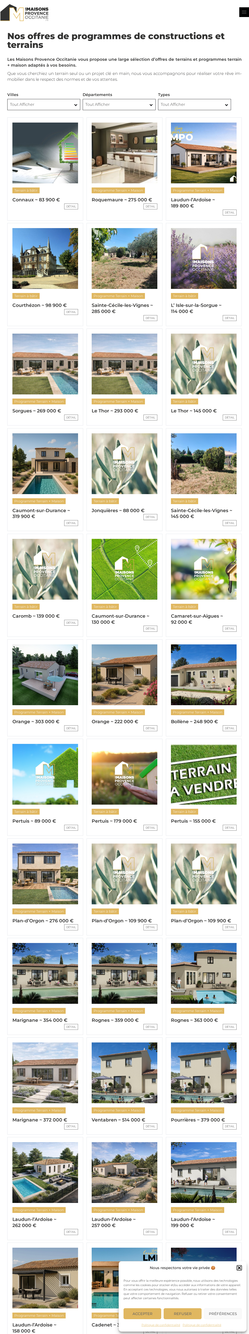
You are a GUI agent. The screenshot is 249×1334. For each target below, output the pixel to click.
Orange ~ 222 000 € (115, 721)
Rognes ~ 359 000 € (115, 1020)
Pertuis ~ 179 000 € (114, 821)
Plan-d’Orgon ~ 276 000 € (42, 921)
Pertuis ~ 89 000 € (34, 821)
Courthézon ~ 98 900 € (39, 305)
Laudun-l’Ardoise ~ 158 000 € (34, 1328)
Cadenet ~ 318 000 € (116, 1325)
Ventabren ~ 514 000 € (118, 1120)
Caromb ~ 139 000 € (36, 616)
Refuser (183, 1313)
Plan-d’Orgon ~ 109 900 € (122, 921)
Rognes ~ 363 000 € (194, 1020)
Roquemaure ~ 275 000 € (122, 200)
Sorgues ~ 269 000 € (36, 411)
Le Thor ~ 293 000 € (115, 411)
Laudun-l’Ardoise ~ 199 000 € (193, 1222)
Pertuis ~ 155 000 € (193, 821)
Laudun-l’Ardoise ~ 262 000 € (34, 1222)
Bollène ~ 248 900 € (194, 721)
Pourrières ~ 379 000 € (198, 1120)
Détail (71, 206)
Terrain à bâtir (26, 190)
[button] (239, 1267)
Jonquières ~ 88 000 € (118, 510)
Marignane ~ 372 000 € (39, 1120)
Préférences (223, 1313)
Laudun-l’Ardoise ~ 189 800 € (193, 203)
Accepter (142, 1313)
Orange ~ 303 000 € (35, 721)
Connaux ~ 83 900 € (36, 200)
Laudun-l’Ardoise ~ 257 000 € (114, 1222)
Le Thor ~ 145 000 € (194, 411)
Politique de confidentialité (161, 1325)
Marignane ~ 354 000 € (39, 1020)
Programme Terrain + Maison (118, 190)
